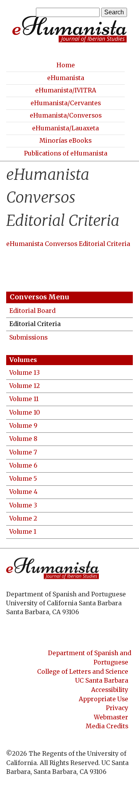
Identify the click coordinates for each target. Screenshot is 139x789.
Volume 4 (23, 491)
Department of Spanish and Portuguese (89, 657)
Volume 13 (24, 372)
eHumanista (65, 78)
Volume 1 (22, 531)
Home (65, 65)
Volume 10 (24, 412)
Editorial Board (32, 310)
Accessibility (109, 689)
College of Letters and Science (82, 671)
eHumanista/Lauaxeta (65, 128)
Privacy (117, 708)
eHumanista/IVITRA (65, 90)
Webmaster (111, 717)
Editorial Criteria (35, 324)
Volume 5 (23, 478)
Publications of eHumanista (65, 153)
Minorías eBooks (65, 140)
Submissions (28, 337)
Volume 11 (24, 399)
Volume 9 (23, 425)
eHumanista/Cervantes (66, 103)
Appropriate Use (103, 698)
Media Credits (107, 726)
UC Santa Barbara (101, 680)
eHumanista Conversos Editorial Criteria (68, 244)
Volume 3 (23, 505)
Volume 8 (23, 438)
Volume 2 (23, 518)
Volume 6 (23, 465)
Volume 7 (23, 452)
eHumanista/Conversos (66, 115)
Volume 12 (24, 385)
